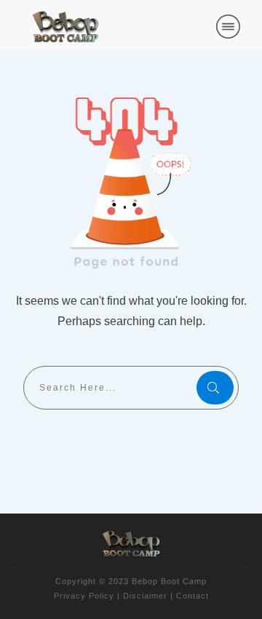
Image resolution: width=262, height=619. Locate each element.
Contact (192, 595)
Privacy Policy (84, 595)
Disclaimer (145, 595)
